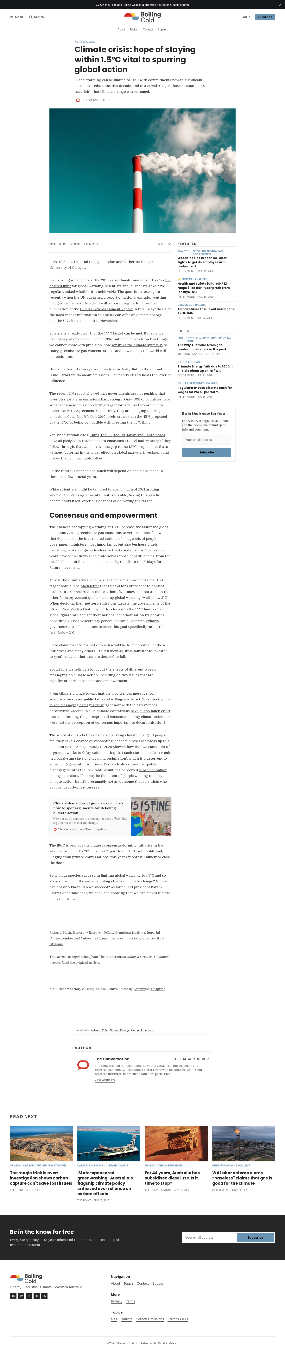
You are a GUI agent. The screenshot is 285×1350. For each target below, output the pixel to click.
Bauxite (200, 305)
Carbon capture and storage (44, 1166)
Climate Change (120, 1030)
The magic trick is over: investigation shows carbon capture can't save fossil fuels (41, 1178)
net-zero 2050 (85, 42)
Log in (246, 16)
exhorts (152, 621)
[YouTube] (198, 1059)
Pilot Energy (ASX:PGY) (201, 383)
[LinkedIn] (184, 1059)
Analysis (184, 251)
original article (87, 962)
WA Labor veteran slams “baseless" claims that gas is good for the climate (242, 1178)
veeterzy (140, 989)
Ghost (161, 1343)
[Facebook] (180, 1059)
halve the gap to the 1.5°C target (121, 446)
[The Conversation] (78, 100)
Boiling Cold (125, 1343)
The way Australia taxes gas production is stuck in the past (202, 347)
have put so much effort (150, 711)
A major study (87, 746)
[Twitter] (175, 1059)
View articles (105, 1080)
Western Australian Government (208, 252)
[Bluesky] (189, 1059)
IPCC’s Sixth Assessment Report (106, 309)
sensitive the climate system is (137, 345)
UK (51, 609)
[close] (280, 5)
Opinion (15, 1166)
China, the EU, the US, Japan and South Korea (127, 435)
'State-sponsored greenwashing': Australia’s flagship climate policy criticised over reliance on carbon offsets (105, 1183)
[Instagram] (203, 1059)
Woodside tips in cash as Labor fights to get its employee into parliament (202, 262)
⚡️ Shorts (185, 279)
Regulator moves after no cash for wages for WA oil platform (205, 390)
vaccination (100, 693)
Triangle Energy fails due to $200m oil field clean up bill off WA (205, 368)
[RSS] (44, 1296)
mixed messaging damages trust (76, 705)
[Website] (208, 1059)
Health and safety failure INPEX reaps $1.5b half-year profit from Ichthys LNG (204, 288)
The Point (16, 1190)
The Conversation (97, 100)
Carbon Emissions (142, 1030)
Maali (172, 1343)
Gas (114, 1319)
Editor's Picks (178, 1319)
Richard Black (60, 261)
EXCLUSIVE (185, 305)
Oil (180, 362)
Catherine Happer (138, 261)
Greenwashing (222, 1166)
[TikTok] (194, 1059)
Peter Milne (186, 271)
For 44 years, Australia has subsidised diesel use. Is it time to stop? (172, 1178)
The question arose (133, 291)
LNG (180, 338)
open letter (90, 586)
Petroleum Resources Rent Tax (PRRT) (208, 339)
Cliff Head (192, 362)
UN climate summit (79, 320)
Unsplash (158, 989)
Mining (149, 1166)
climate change (72, 693)
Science (56, 333)
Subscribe (265, 16)
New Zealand (73, 609)
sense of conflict (153, 770)
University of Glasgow (67, 267)
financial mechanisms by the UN (105, 561)
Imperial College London (94, 261)
